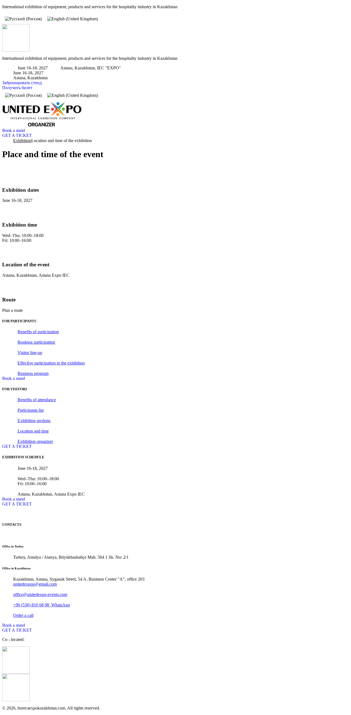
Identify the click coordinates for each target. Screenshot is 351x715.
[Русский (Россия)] (23, 19)
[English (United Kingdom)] (72, 19)
